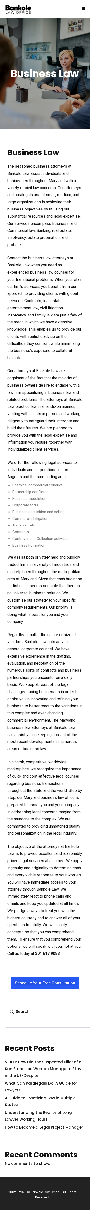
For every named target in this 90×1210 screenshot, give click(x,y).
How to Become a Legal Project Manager (44, 1127)
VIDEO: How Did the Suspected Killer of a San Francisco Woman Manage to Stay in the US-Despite (43, 1068)
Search (23, 1011)
